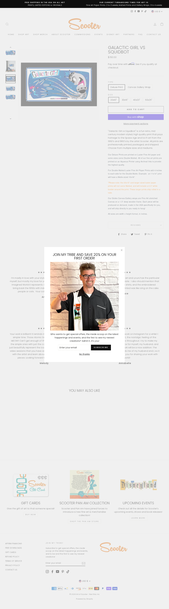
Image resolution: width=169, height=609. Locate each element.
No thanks (84, 354)
